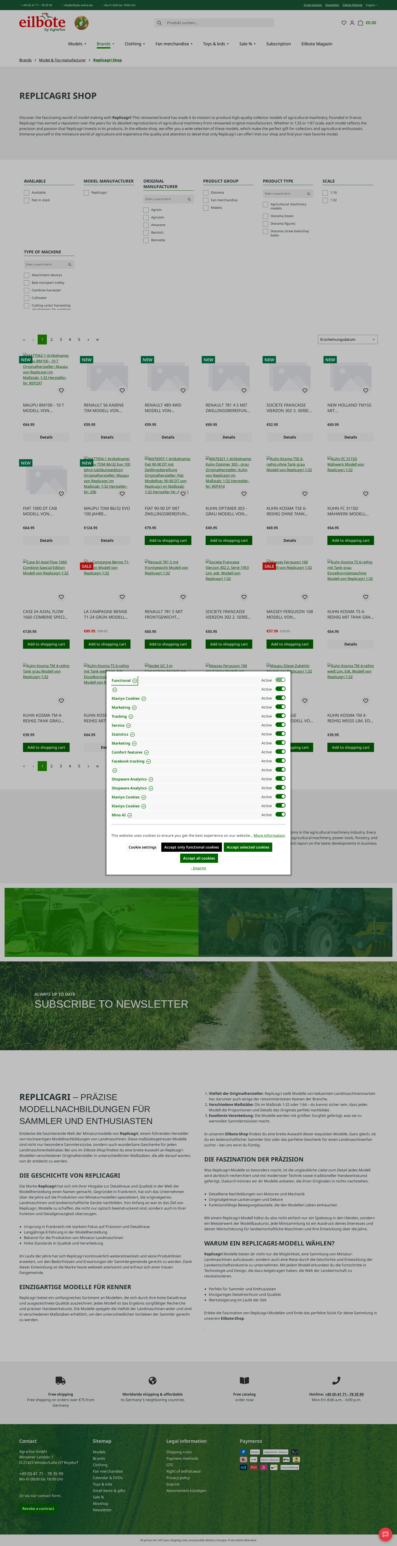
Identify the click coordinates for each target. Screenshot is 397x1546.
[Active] (280, 679)
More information (269, 835)
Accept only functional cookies (191, 847)
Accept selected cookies (248, 847)
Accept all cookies (199, 858)
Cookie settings (142, 847)
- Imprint (198, 868)
